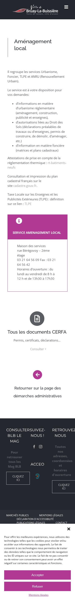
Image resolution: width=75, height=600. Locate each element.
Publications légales (31, 523)
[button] (69, 529)
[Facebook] (34, 446)
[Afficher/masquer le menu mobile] (66, 7)
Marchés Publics (17, 515)
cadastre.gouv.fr (24, 186)
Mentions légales (39, 595)
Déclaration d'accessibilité (35, 519)
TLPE (28, 204)
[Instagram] (40, 446)
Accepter (37, 575)
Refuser (37, 586)
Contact (61, 523)
